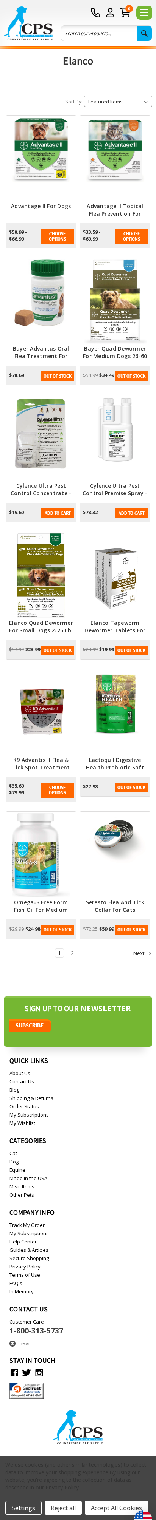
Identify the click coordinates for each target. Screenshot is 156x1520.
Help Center (23, 1241)
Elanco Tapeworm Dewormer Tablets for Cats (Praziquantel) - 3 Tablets (115, 634)
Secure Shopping (29, 1258)
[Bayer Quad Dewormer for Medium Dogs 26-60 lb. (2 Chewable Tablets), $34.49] (115, 301)
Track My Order (27, 1225)
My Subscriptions (29, 1114)
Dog (14, 1161)
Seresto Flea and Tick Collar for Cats (115, 906)
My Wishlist (22, 1123)
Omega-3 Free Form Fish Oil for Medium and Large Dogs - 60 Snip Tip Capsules (41, 913)
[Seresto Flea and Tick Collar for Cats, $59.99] (115, 855)
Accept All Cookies (116, 1508)
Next (139, 953)
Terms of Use (24, 1274)
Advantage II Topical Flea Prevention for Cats (115, 213)
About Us (19, 1073)
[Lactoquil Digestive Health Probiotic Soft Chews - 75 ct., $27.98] (115, 712)
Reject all (63, 1508)
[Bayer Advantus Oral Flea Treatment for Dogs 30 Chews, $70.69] (41, 301)
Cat (13, 1153)
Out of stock (58, 376)
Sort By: (74, 101)
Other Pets (21, 1194)
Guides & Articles (28, 1250)
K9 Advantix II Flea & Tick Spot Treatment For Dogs (41, 767)
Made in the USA (28, 1178)
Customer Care (36, 1327)
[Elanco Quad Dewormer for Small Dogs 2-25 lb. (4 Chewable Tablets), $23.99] (41, 575)
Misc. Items (21, 1186)
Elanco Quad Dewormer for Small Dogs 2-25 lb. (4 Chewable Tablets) (41, 630)
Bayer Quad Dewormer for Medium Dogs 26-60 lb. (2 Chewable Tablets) (115, 360)
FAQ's (15, 1283)
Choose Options (57, 236)
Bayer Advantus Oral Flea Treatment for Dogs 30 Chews (41, 356)
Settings (23, 1508)
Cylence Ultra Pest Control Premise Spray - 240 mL (115, 493)
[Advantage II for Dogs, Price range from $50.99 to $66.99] (41, 159)
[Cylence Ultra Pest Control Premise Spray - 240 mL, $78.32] (115, 438)
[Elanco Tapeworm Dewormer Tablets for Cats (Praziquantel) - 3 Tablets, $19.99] (115, 575)
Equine (17, 1169)
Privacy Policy (25, 1266)
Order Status (24, 1106)
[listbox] (118, 101)
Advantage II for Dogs (41, 206)
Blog (14, 1089)
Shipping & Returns (31, 1098)
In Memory (21, 1291)
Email (25, 1343)
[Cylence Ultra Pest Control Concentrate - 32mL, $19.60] (41, 438)
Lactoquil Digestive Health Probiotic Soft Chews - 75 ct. (115, 767)
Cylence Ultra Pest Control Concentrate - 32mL (41, 493)
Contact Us (21, 1081)
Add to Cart (57, 513)
